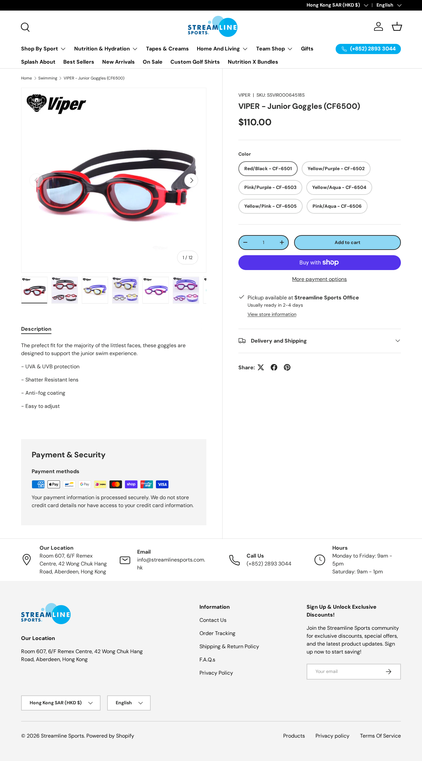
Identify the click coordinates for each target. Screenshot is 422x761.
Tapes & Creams (167, 48)
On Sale (153, 61)
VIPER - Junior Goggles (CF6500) (94, 78)
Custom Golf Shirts (195, 61)
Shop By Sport (39, 48)
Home (26, 78)
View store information (272, 314)
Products (294, 735)
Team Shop (270, 48)
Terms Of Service (380, 735)
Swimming (47, 78)
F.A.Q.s (207, 659)
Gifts (307, 48)
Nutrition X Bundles (253, 61)
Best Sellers (78, 61)
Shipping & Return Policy (229, 646)
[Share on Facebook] (274, 367)
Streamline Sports (62, 735)
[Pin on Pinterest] (287, 367)
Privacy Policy (216, 672)
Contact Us (212, 620)
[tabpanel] (113, 382)
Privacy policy (332, 735)
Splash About (38, 61)
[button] (397, 26)
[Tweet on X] (260, 367)
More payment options (319, 278)
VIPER (244, 95)
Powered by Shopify (110, 735)
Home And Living (218, 48)
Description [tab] (36, 328)
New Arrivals (118, 61)
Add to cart (347, 242)
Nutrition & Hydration (102, 48)
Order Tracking (217, 633)
